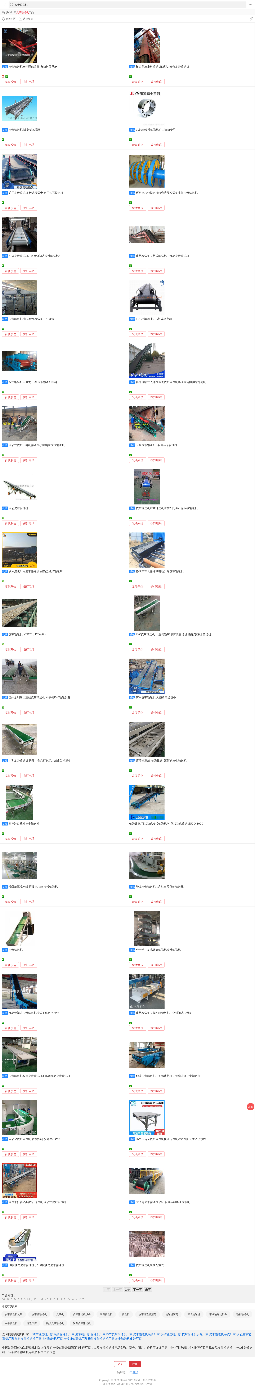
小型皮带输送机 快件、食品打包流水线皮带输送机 (40, 760)
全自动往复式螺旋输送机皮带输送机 (158, 949)
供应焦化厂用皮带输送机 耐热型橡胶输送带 (36, 571)
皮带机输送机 (39, 1314)
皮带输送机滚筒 (147, 1314)
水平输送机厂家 (170, 1334)
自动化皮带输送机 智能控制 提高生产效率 (35, 1139)
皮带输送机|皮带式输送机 (25, 129)
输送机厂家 (98, 1334)
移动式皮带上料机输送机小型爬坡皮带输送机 (37, 445)
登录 (120, 1364)
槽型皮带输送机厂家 (101, 1338)
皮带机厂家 (82, 1334)
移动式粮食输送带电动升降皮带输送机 (160, 571)
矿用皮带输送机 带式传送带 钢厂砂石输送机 (36, 192)
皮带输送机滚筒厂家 (146, 1334)
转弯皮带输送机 (82, 1323)
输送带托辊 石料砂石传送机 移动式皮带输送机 (37, 1202)
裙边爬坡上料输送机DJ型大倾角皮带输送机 (162, 66)
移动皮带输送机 (18, 508)
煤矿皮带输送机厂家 (28, 1338)
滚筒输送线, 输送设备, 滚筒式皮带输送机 (161, 760)
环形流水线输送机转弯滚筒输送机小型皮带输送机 (167, 192)
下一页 (137, 1289)
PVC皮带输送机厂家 (119, 1334)
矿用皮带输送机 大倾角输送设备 (156, 697)
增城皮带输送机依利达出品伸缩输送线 (160, 886)
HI (28, 1299)
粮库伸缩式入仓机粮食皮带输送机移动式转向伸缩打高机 (171, 382)
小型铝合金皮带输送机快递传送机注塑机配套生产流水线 (171, 1139)
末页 (148, 1289)
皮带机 (60, 1314)
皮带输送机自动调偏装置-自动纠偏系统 (33, 66)
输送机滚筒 (172, 1314)
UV (68, 1299)
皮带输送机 (16, 949)
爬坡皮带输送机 (55, 1323)
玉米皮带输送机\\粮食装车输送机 (156, 445)
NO (46, 1299)
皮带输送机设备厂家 (195, 1334)
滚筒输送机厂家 (64, 1334)
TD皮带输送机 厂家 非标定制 (154, 319)
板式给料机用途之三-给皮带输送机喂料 (33, 382)
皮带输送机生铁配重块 (150, 1265)
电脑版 (133, 1372)
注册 (135, 1364)
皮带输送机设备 (82, 1314)
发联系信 (10, 82)
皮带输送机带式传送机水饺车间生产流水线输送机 (167, 508)
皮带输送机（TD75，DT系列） (28, 634)
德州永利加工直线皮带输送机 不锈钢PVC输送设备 (39, 697)
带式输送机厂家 (42, 1334)
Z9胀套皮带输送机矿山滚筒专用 (156, 129)
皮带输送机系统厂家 (222, 1334)
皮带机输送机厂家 (75, 1338)
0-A (3, 1299)
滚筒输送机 (106, 1314)
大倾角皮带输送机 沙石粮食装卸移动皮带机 (163, 1202)
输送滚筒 (32, 1323)
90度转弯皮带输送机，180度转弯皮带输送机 (36, 1265)
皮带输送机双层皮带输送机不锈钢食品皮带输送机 (39, 1076)
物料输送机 (242, 1314)
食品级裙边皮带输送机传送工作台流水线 (34, 1013)
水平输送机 (11, 1323)
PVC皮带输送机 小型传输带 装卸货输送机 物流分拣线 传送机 (173, 634)
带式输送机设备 (218, 1314)
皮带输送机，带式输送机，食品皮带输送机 (162, 256)
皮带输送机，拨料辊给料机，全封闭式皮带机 (164, 1013)
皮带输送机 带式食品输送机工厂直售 (31, 319)
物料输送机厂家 (52, 1338)
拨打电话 (28, 81)
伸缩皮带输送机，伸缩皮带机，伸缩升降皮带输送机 (168, 1076)
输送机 (125, 1314)
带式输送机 (194, 1314)
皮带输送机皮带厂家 (128, 1338)
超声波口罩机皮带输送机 (24, 823)
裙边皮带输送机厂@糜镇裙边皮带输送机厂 (35, 256)
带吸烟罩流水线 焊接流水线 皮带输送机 (33, 886)
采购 (250, 1106)
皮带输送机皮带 (13, 1314)
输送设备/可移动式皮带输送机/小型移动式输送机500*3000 (166, 823)
